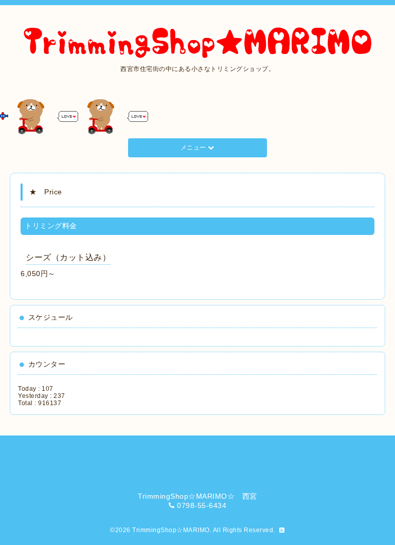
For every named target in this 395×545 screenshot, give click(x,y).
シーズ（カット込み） (68, 257)
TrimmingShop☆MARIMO (171, 530)
